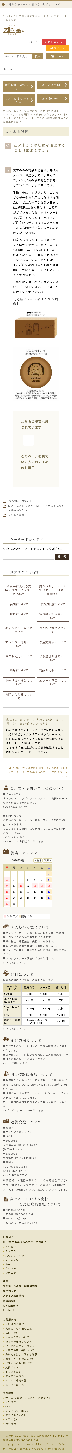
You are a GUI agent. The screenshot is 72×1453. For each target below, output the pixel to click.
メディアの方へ (14, 1385)
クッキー (10, 1268)
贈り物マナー (51, 99)
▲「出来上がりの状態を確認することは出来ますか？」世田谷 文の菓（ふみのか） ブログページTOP (38, 772)
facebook (9, 1310)
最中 (8, 1264)
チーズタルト (13, 1260)
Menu (8, 69)
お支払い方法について (53, 630)
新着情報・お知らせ (17, 86)
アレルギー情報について (19, 644)
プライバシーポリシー (18, 1411)
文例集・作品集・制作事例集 (20, 1286)
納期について (19, 604)
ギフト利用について (19, 656)
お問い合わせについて (19, 696)
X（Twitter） (11, 1306)
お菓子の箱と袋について (20, 1350)
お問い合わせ (54, 42)
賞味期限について (53, 604)
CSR (8, 1406)
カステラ (10, 1251)
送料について (19, 614)
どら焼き (10, 1247)
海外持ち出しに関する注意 (21, 1354)
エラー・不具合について (53, 682)
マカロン (10, 1273)
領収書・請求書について (53, 616)
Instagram (9, 1301)
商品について (19, 510)
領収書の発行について (18, 1342)
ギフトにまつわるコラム (17, 100)
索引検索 (10, 1424)
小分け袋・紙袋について (19, 682)
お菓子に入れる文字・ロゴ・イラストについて (19, 590)
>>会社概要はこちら (15, 1175)
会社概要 (8, 1393)
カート (60, 56)
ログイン (59, 48)
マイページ (31, 42)
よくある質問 (51, 85)
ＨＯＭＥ (8, 1237)
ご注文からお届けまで (18, 1363)
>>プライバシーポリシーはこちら (23, 1110)
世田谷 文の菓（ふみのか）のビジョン (28, 1398)
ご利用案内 (9, 1319)
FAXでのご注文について (20, 1346)
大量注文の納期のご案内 (20, 1329)
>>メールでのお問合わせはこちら (23, 841)
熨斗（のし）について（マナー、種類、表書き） (53, 590)
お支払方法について (17, 1337)
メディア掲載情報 (13, 1296)
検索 (37, 56)
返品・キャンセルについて (21, 1359)
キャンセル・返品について (19, 630)
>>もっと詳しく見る (15, 963)
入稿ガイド (12, 1367)
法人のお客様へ (14, 1376)
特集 (5, 1281)
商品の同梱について (53, 670)
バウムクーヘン (14, 1256)
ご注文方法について (53, 642)
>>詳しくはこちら (14, 837)
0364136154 (18, 1167)
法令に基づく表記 (16, 1415)
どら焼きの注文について (53, 658)
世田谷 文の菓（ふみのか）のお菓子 (24, 1242)
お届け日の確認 (14, 1324)
